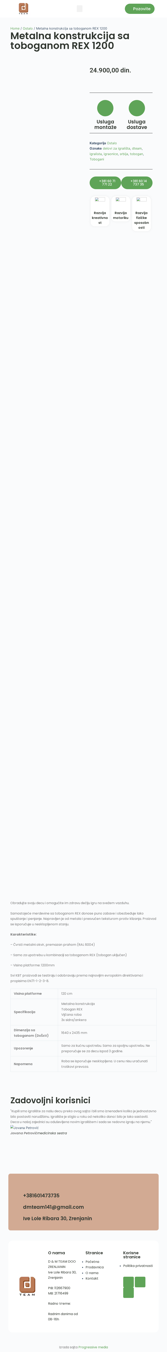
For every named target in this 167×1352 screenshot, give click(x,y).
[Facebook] (128, 1282)
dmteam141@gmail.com (53, 1207)
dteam (137, 148)
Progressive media (93, 1347)
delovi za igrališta (116, 148)
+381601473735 (41, 1195)
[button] (79, 8)
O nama (56, 1253)
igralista (96, 154)
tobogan (136, 154)
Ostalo (28, 28)
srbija (124, 154)
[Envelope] (128, 1292)
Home (15, 28)
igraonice (111, 154)
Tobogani (97, 159)
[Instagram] (140, 1282)
